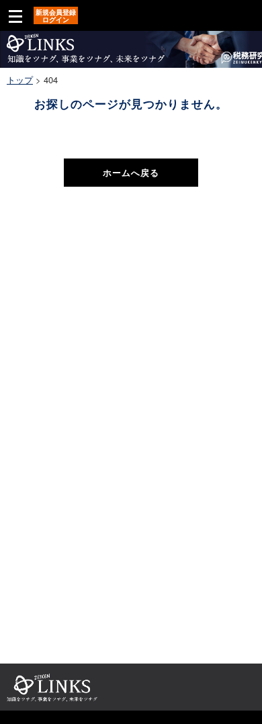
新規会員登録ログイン (56, 15)
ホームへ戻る (131, 172)
